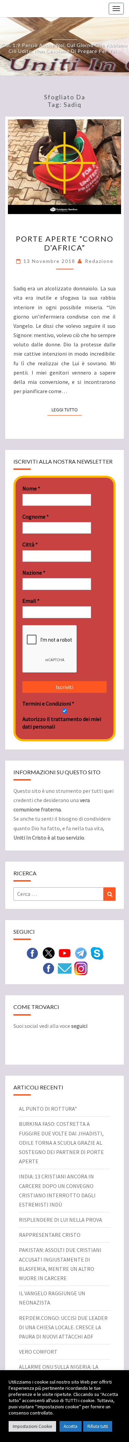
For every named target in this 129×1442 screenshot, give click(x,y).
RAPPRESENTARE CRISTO (49, 1234)
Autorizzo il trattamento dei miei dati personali (61, 723)
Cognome (35, 516)
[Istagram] (80, 967)
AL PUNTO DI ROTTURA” (48, 1108)
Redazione (99, 261)
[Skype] (97, 952)
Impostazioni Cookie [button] (32, 1426)
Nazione (33, 572)
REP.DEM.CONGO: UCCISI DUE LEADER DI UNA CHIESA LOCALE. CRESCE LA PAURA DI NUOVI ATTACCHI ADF (63, 1327)
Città (30, 544)
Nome (31, 488)
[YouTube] (64, 952)
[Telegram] (80, 952)
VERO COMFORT (38, 1351)
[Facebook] (48, 967)
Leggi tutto (67, 409)
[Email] (64, 967)
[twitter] (48, 952)
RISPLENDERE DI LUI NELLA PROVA (60, 1219)
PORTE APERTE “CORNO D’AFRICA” (65, 243)
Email (31, 600)
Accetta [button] (70, 1426)
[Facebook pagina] (32, 952)
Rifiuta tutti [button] (97, 1426)
